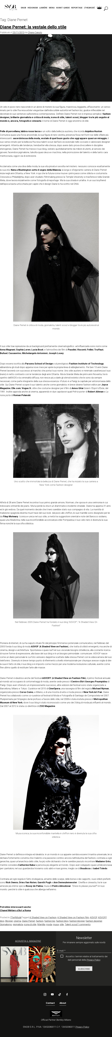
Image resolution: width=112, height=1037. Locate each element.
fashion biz (49, 921)
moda (49, 924)
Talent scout (71, 924)
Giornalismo (6, 924)
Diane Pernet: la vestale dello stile (33, 27)
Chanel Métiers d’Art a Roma (15, 910)
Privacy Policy (93, 959)
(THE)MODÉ (89, 7)
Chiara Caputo (35, 32)
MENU (52, 7)
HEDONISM (33, 7)
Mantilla (41, 924)
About (63, 1003)
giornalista (18, 924)
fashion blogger (77, 921)
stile (62, 924)
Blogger (9, 921)
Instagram (45, 994)
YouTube (52, 994)
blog (2, 921)
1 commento (84, 924)
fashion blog (62, 921)
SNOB (23, 7)
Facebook (67, 994)
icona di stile (30, 924)
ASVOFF (102, 917)
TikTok (59, 994)
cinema (17, 921)
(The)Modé (15, 917)
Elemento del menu (99, 7)
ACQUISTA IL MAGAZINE (28, 941)
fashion (39, 921)
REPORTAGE (76, 7)
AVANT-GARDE (63, 7)
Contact (50, 1003)
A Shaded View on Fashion (43, 917)
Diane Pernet (28, 921)
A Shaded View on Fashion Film (73, 917)
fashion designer (94, 921)
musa (56, 924)
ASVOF (93, 917)
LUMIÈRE (43, 7)
